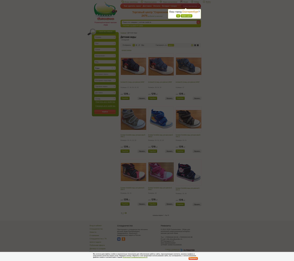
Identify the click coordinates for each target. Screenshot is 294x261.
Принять (193, 258)
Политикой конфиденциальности (135, 257)
